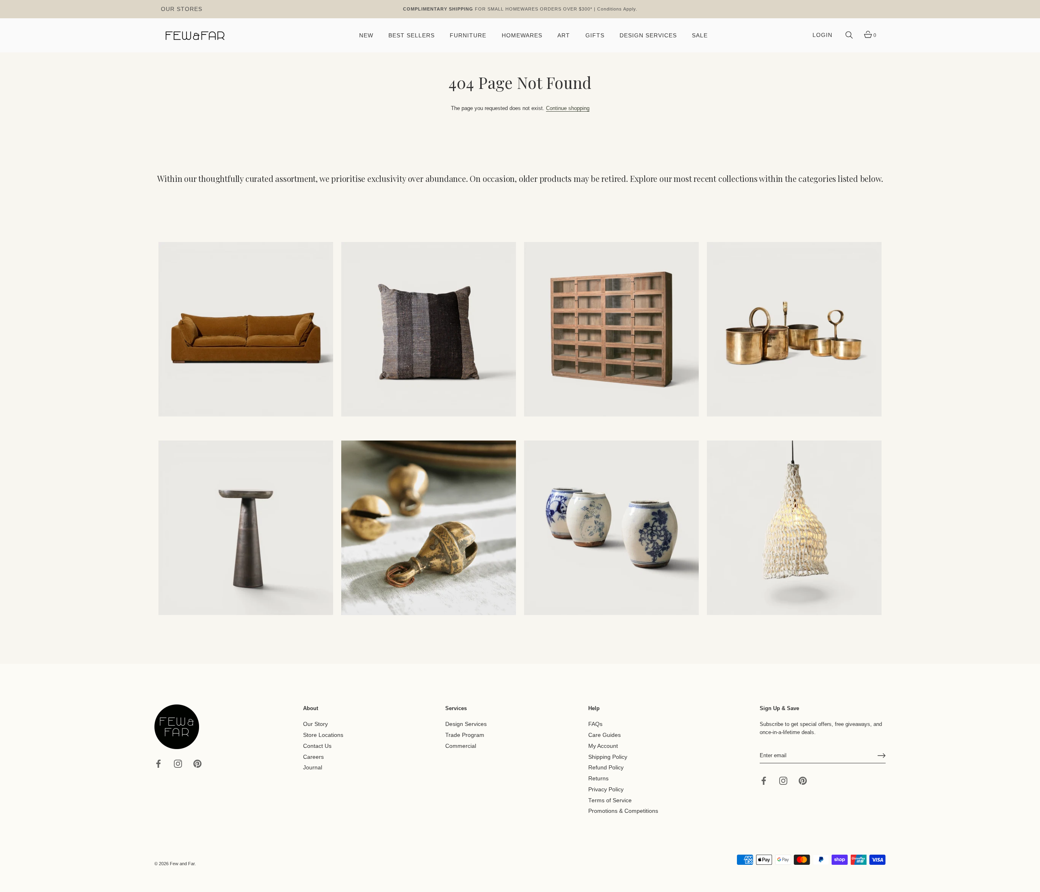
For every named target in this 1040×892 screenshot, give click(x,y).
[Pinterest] (197, 763)
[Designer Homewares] (794, 329)
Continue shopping (567, 108)
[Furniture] (611, 329)
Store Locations (323, 735)
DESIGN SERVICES (648, 35)
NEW (366, 35)
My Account (603, 746)
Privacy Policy (606, 789)
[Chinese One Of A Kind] (611, 528)
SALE (700, 35)
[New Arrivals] (428, 329)
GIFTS (594, 35)
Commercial (460, 746)
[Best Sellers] (245, 329)
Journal (312, 768)
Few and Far (182, 863)
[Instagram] (178, 763)
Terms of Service (610, 800)
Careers (313, 757)
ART (563, 35)
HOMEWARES (522, 35)
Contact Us (317, 746)
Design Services (466, 724)
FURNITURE (468, 35)
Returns (598, 778)
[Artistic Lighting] (794, 528)
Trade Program (464, 735)
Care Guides (604, 735)
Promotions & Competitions (623, 811)
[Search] (849, 35)
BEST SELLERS (411, 35)
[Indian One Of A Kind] (428, 528)
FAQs (595, 724)
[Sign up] (882, 756)
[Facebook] (158, 763)
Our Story (315, 724)
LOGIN (822, 35)
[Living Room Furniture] (245, 528)
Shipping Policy (607, 757)
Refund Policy (606, 768)
